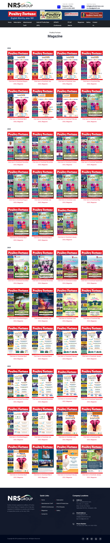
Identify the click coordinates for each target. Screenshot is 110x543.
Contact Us (95, 24)
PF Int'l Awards (70, 24)
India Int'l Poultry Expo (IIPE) (43, 24)
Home (9, 22)
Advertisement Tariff (27, 24)
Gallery (88, 22)
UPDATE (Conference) (57, 24)
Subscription (17, 22)
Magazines (81, 22)
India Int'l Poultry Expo (62, 503)
